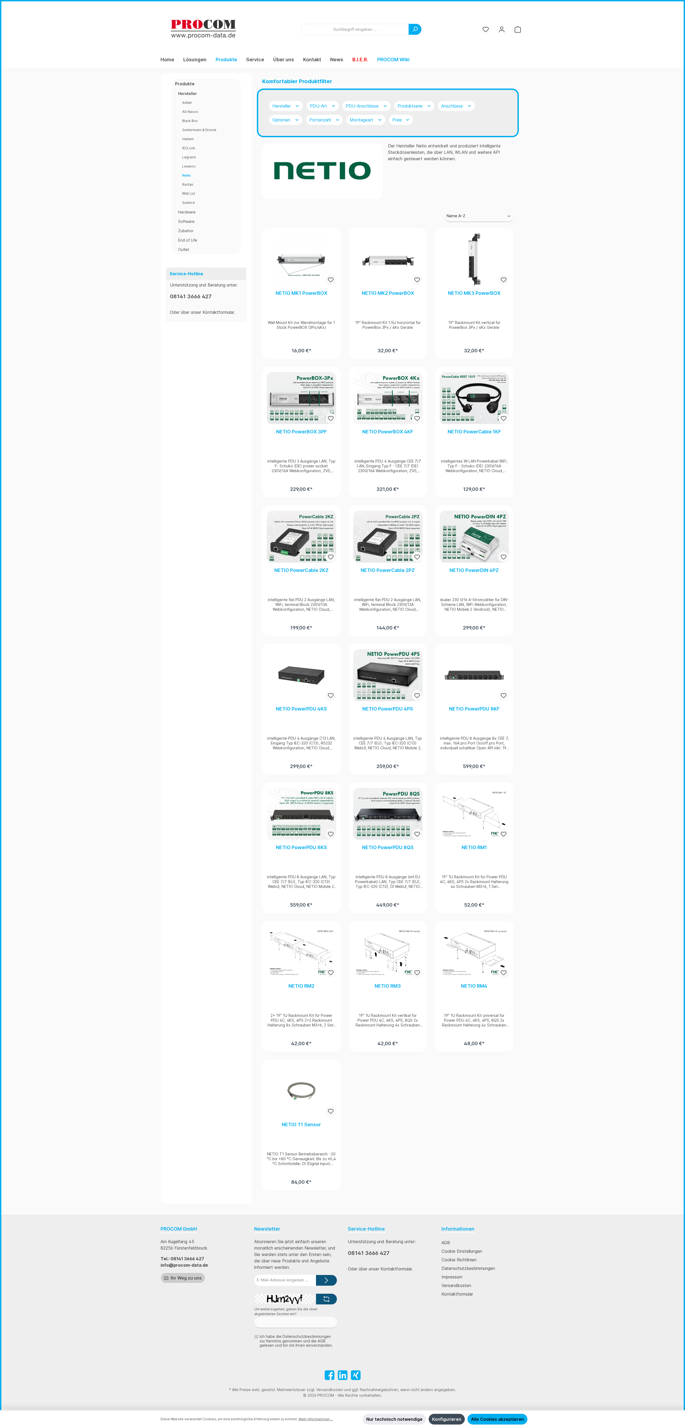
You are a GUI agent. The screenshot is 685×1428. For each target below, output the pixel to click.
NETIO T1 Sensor (301, 1124)
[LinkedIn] (343, 1375)
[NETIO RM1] (474, 814)
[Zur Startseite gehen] (203, 29)
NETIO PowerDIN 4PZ (474, 570)
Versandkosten (456, 1285)
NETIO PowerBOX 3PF (301, 431)
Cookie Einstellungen (462, 1251)
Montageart (362, 120)
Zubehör (185, 230)
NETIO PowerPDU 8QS (388, 847)
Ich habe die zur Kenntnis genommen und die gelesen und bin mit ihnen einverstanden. (296, 1341)
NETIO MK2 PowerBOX (388, 293)
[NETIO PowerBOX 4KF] (388, 398)
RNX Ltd (188, 194)
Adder (187, 103)
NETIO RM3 (388, 986)
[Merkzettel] (485, 29)
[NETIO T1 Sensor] (301, 1091)
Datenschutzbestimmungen (468, 1268)
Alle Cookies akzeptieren (497, 1419)
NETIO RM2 (301, 986)
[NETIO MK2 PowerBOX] (388, 259)
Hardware (187, 212)
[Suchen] (415, 29)
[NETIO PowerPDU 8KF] (474, 675)
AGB (446, 1242)
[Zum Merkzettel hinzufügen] (330, 279)
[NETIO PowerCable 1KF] (474, 398)
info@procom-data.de (184, 1265)
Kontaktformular (218, 312)
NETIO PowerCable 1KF (474, 431)
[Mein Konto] (501, 29)
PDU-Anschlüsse (363, 106)
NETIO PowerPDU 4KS (301, 709)
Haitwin (188, 139)
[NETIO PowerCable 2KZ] (301, 536)
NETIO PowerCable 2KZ (301, 570)
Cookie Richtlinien (459, 1259)
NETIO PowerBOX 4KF (387, 431)
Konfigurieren (446, 1419)
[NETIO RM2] (301, 952)
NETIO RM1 (474, 847)
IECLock (188, 148)
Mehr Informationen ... (316, 1419)
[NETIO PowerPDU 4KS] (301, 675)
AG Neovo (190, 112)
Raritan (187, 184)
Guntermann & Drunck (199, 130)
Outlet (183, 249)
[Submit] (326, 1280)
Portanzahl (320, 120)
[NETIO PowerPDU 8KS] (301, 814)
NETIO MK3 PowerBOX (474, 293)
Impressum (452, 1277)
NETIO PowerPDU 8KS (301, 847)
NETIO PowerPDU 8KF (474, 709)
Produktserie (411, 106)
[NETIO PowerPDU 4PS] (388, 675)
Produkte (185, 83)
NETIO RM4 (474, 986)
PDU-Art (319, 106)
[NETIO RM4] (474, 952)
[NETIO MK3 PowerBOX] (474, 259)
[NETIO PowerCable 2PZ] (388, 536)
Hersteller (187, 93)
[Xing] (356, 1375)
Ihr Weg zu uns (186, 1278)
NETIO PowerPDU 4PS (387, 709)
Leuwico (189, 166)
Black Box (189, 121)
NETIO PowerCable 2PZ (388, 570)
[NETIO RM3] (388, 952)
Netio (186, 175)
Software (186, 221)
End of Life (187, 240)
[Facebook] (330, 1375)
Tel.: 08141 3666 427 (182, 1258)
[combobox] (355, 29)
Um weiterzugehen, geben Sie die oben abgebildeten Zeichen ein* (285, 1311)
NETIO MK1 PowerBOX (301, 293)
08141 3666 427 (191, 296)
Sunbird (188, 203)
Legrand (189, 157)
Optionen (282, 120)
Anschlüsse (452, 106)
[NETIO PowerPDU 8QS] (388, 814)
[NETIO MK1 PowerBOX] (301, 259)
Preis (397, 120)
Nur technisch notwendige (394, 1419)
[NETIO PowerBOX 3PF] (301, 398)
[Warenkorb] (517, 29)
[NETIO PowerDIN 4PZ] (474, 536)
